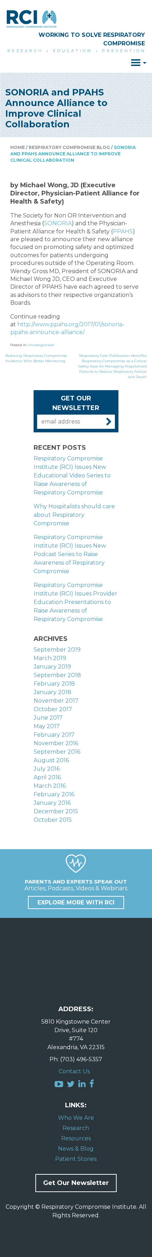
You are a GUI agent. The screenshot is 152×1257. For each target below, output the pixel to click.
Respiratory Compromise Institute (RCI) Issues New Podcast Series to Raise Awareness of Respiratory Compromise (70, 554)
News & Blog (76, 1148)
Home (17, 147)
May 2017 (47, 726)
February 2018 (54, 683)
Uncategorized (41, 345)
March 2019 (50, 658)
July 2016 (47, 768)
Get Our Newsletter (76, 1183)
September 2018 (57, 675)
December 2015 (56, 811)
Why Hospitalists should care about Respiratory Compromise (74, 515)
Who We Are (76, 1117)
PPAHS (123, 231)
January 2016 (52, 802)
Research (76, 1128)
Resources (76, 1138)
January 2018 (52, 692)
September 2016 (57, 751)
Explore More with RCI (76, 902)
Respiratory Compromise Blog (69, 147)
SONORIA (58, 223)
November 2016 (56, 743)
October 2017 (53, 709)
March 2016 (50, 785)
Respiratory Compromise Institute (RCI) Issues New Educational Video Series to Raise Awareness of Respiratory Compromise (72, 475)
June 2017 (48, 717)
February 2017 (54, 734)
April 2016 (47, 777)
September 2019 (57, 649)
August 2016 (51, 760)
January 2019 (52, 666)
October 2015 (53, 819)
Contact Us (74, 1071)
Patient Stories (76, 1159)
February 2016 (54, 794)
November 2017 (56, 700)
